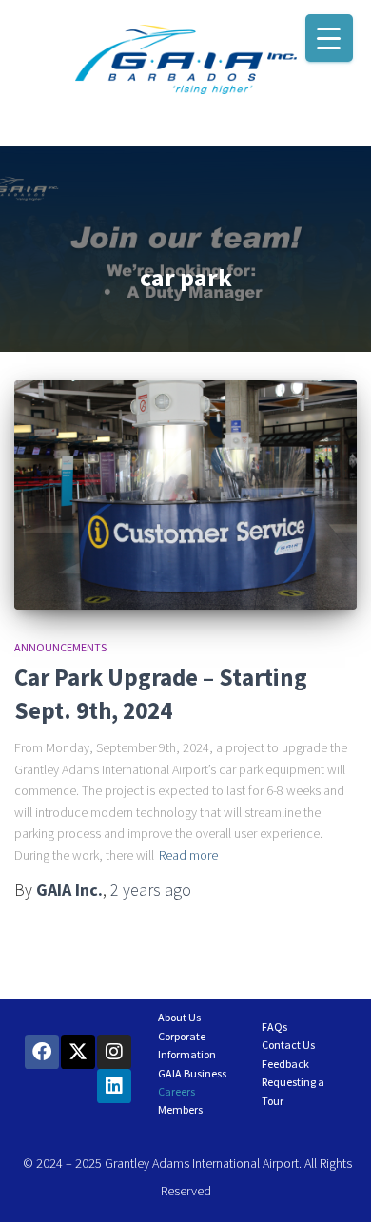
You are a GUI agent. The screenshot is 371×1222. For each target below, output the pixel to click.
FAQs (274, 1026)
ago (150, 890)
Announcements (60, 647)
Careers (176, 1091)
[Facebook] (42, 1052)
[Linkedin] (114, 1086)
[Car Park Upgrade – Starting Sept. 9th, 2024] (185, 494)
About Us (179, 1017)
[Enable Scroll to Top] (333, 1184)
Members (180, 1109)
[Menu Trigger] (329, 38)
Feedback (285, 1064)
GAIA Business (192, 1073)
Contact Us (288, 1045)
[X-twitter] (78, 1052)
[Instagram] (114, 1052)
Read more (188, 854)
